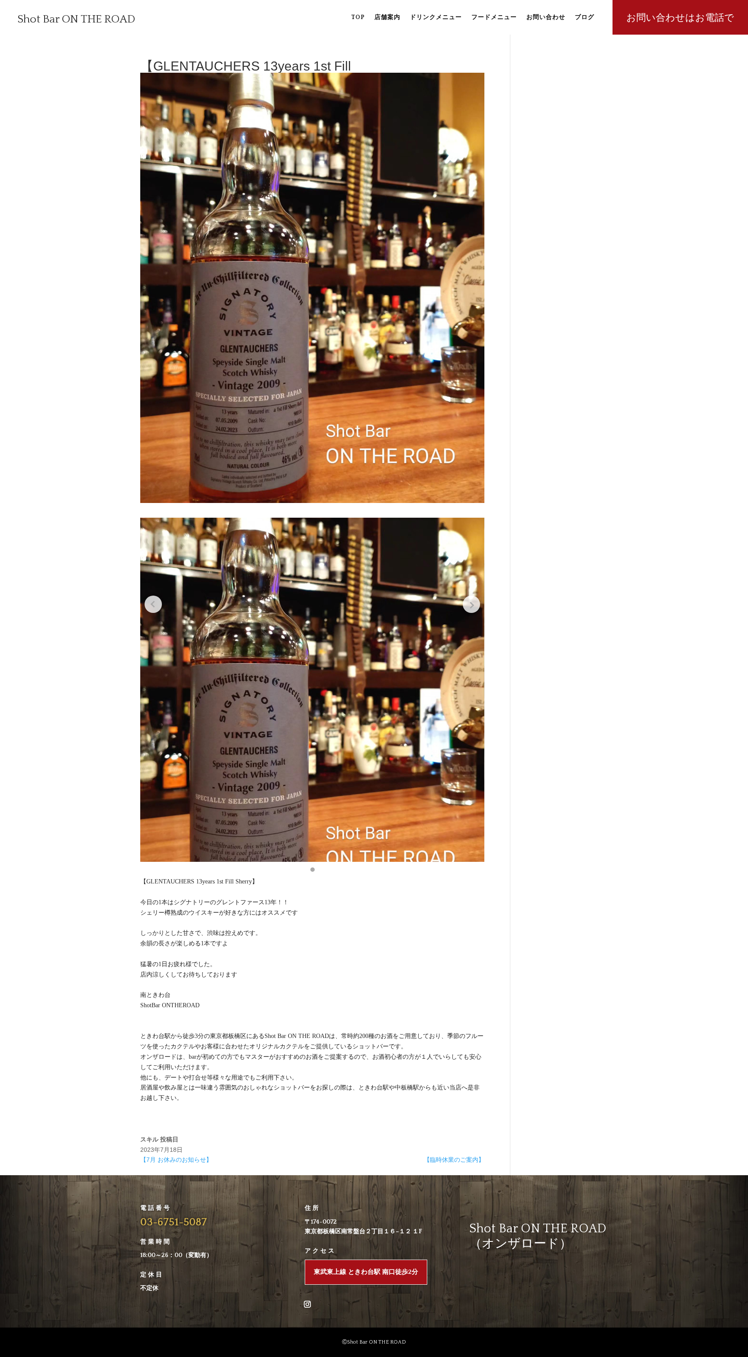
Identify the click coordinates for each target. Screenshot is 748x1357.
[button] (312, 869)
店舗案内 (387, 17)
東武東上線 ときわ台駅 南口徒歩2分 (366, 1272)
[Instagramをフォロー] (307, 1304)
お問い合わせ (545, 17)
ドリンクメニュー (436, 17)
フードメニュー (494, 17)
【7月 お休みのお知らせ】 (176, 1159)
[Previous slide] (153, 604)
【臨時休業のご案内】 (454, 1159)
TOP (358, 17)
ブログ (584, 17)
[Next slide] (471, 604)
